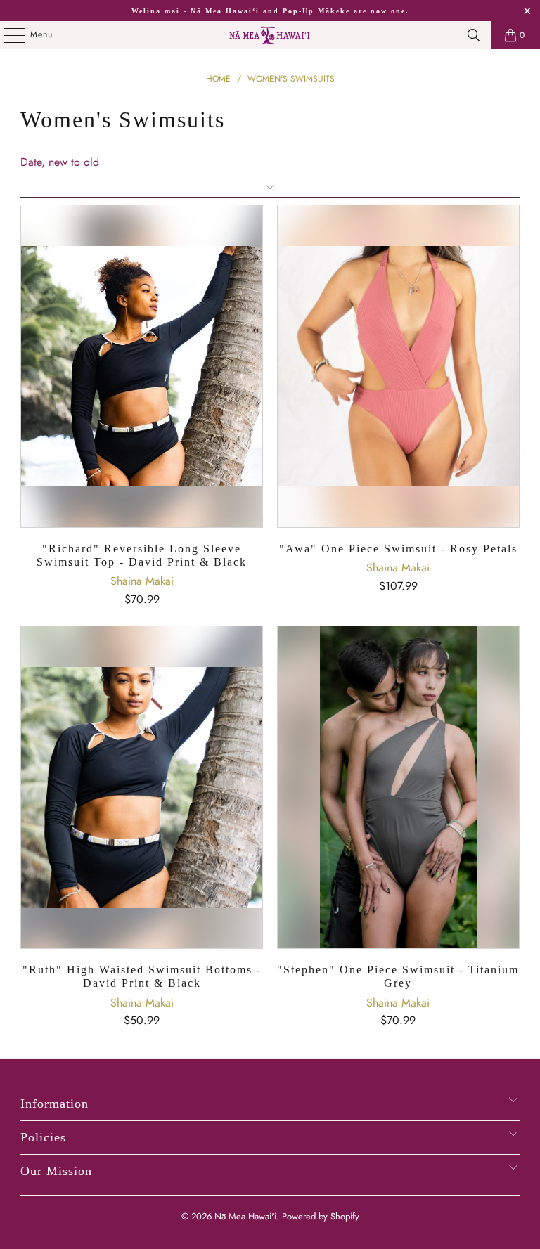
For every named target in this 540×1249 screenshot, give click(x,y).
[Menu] (6, 35)
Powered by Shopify (320, 1216)
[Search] (474, 35)
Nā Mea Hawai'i (245, 1216)
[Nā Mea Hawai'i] (270, 35)
